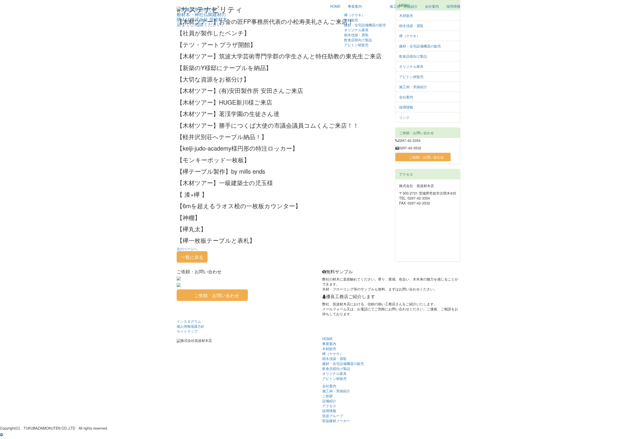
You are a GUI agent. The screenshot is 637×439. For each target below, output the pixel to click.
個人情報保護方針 (191, 326)
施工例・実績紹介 (404, 6)
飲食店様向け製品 (358, 39)
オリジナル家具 (356, 29)
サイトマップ (187, 331)
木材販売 (351, 19)
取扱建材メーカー (336, 420)
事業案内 (355, 6)
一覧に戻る (192, 257)
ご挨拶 (327, 395)
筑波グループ (332, 415)
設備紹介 (329, 400)
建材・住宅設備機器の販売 (365, 24)
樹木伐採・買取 (356, 34)
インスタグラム (189, 321)
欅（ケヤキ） (354, 14)
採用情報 (453, 6)
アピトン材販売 (356, 44)
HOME (335, 6)
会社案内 (432, 6)
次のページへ (187, 248)
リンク (404, 117)
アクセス (329, 405)
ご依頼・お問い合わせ (426, 157)
